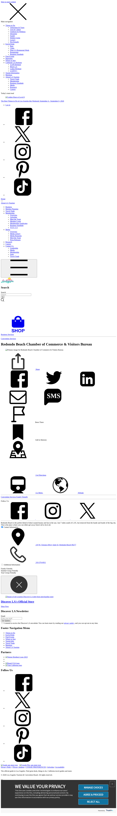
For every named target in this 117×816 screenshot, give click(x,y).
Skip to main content (8, 2)
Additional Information (12, 565)
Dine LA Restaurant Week (19, 50)
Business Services (7, 334)
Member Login (15, 221)
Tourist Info (9, 641)
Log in (7, 105)
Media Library (15, 234)
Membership (14, 81)
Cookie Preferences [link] (36, 767)
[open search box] (58, 307)
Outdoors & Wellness (17, 32)
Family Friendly (22, 497)
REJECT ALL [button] (93, 801)
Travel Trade (14, 79)
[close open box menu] (18, 20)
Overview (13, 215)
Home (3, 199)
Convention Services (8, 339)
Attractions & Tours (17, 28)
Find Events (9, 56)
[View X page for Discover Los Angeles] (22, 142)
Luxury (12, 40)
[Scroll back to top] (2, 779)
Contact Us (9, 246)
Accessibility (59, 767)
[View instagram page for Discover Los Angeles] (22, 160)
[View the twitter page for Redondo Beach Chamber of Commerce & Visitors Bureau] (87, 519)
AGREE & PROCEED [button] (93, 794)
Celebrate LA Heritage (13, 63)
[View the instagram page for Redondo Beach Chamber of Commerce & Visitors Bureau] (53, 519)
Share (37, 369)
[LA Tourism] (7, 283)
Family (12, 36)
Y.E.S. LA (14, 228)
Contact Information (11, 527)
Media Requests (16, 236)
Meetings (8, 75)
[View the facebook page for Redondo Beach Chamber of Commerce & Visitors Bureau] (18, 519)
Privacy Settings (18, 767)
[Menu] (19, 268)
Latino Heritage (15, 69)
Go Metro (39, 493)
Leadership (14, 248)
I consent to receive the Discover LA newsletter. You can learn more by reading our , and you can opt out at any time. (51, 623)
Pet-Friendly (14, 42)
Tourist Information (12, 73)
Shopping (13, 34)
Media (12, 85)
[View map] (18, 458)
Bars (11, 46)
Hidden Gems (15, 38)
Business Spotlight (16, 54)
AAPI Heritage (15, 65)
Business (8, 207)
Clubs (12, 48)
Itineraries (9, 58)
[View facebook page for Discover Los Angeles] (22, 124)
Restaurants (14, 52)
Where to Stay (10, 61)
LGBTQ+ (13, 71)
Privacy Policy (6, 767)
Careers (13, 89)
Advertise (13, 217)
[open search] (58, 307)
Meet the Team (15, 219)
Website (80, 493)
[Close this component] (19, 585)
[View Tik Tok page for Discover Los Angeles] (22, 195)
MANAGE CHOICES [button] (93, 787)
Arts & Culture (15, 30)
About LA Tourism (12, 77)
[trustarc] (109, 810)
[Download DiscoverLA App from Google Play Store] (30, 765)
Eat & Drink (9, 44)
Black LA (13, 67)
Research (13, 87)
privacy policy (69, 623)
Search (3, 292)
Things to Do (10, 25)
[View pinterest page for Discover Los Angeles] (22, 177)
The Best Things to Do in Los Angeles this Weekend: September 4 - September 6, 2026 (32, 101)
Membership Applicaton (18, 223)
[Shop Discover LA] (19, 332)
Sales (12, 254)
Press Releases (15, 240)
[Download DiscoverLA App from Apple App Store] (9, 765)
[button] (112, 784)
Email (3, 616)
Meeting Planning (11, 209)
